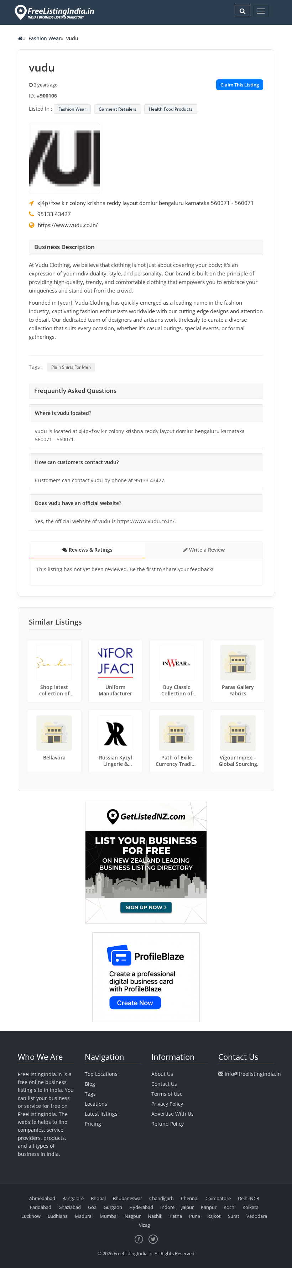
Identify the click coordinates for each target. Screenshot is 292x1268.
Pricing (93, 1123)
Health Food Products (171, 109)
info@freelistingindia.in (253, 1073)
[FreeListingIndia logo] (55, 12)
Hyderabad (141, 1207)
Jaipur (188, 1207)
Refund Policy (167, 1123)
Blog (90, 1083)
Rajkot (214, 1216)
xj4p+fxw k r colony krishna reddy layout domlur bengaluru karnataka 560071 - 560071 (145, 202)
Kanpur (209, 1207)
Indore (167, 1207)
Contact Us (164, 1083)
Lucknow (31, 1216)
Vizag (144, 1225)
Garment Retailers (117, 109)
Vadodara (256, 1216)
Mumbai (109, 1216)
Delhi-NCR (248, 1198)
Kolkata (251, 1207)
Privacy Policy (167, 1103)
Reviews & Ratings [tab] (90, 549)
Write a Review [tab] (206, 549)
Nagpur (133, 1216)
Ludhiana (58, 1216)
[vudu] (64, 157)
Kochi (229, 1207)
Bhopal (98, 1198)
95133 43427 (54, 213)
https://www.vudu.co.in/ (68, 224)
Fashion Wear (44, 38)
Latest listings (101, 1113)
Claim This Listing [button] (239, 84)
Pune (194, 1216)
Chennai (189, 1198)
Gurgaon (113, 1207)
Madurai (84, 1216)
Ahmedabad (42, 1198)
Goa (92, 1207)
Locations (96, 1103)
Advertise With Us (172, 1113)
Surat (233, 1216)
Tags (90, 1093)
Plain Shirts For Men (71, 367)
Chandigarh (161, 1198)
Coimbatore (218, 1198)
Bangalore (73, 1198)
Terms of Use (167, 1093)
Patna (176, 1216)
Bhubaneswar (127, 1198)
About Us (162, 1073)
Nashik (155, 1216)
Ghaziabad (69, 1207)
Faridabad (40, 1207)
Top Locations (101, 1073)
